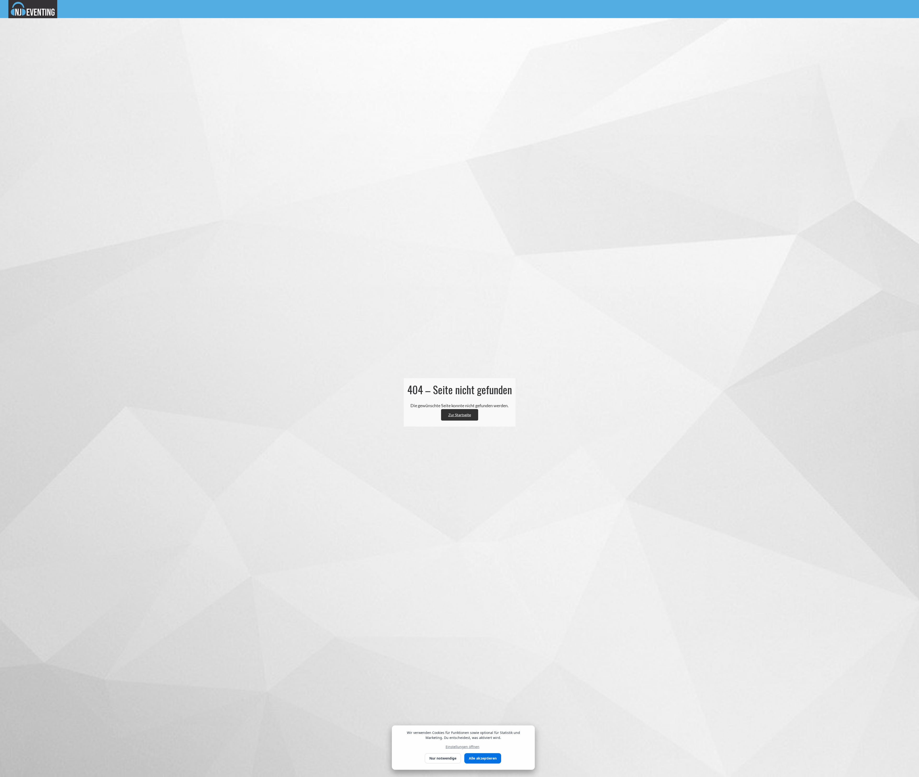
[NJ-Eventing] (33, 9)
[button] (898, 772)
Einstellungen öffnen (462, 746)
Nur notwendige (442, 758)
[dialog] (463, 747)
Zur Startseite (459, 414)
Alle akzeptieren (482, 758)
